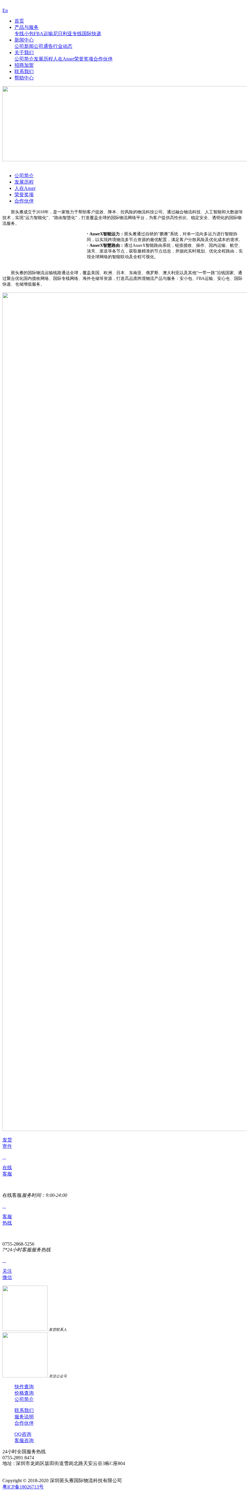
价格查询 (24, 1392)
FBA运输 (43, 33)
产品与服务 (26, 27)
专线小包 (24, 33)
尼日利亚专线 (67, 33)
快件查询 (24, 1386)
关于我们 (24, 52)
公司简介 (24, 58)
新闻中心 (24, 39)
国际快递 (91, 33)
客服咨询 (24, 1440)
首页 (19, 20)
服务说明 (24, 1416)
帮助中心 (24, 77)
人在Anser (63, 58)
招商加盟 (24, 65)
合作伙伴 (103, 58)
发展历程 (43, 58)
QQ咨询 (22, 1434)
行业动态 (62, 46)
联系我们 (24, 71)
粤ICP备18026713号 (23, 1486)
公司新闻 (24, 46)
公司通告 (43, 46)
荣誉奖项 (83, 58)
